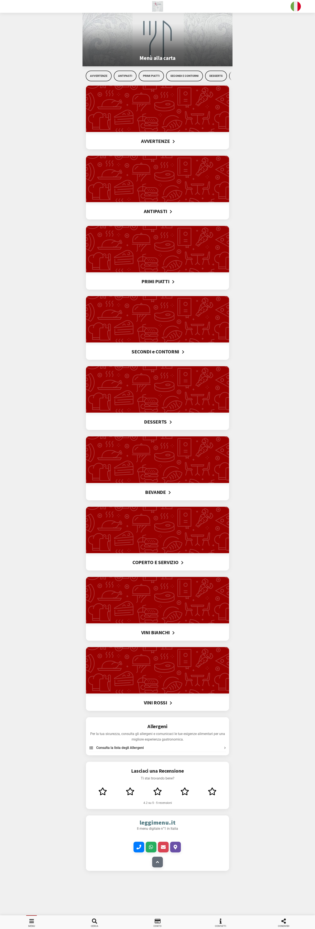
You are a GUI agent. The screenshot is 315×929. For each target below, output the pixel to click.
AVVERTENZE (98, 75)
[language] (295, 6)
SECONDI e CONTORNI (184, 75)
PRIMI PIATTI (151, 75)
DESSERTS (216, 75)
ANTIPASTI (125, 75)
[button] (157, 6)
